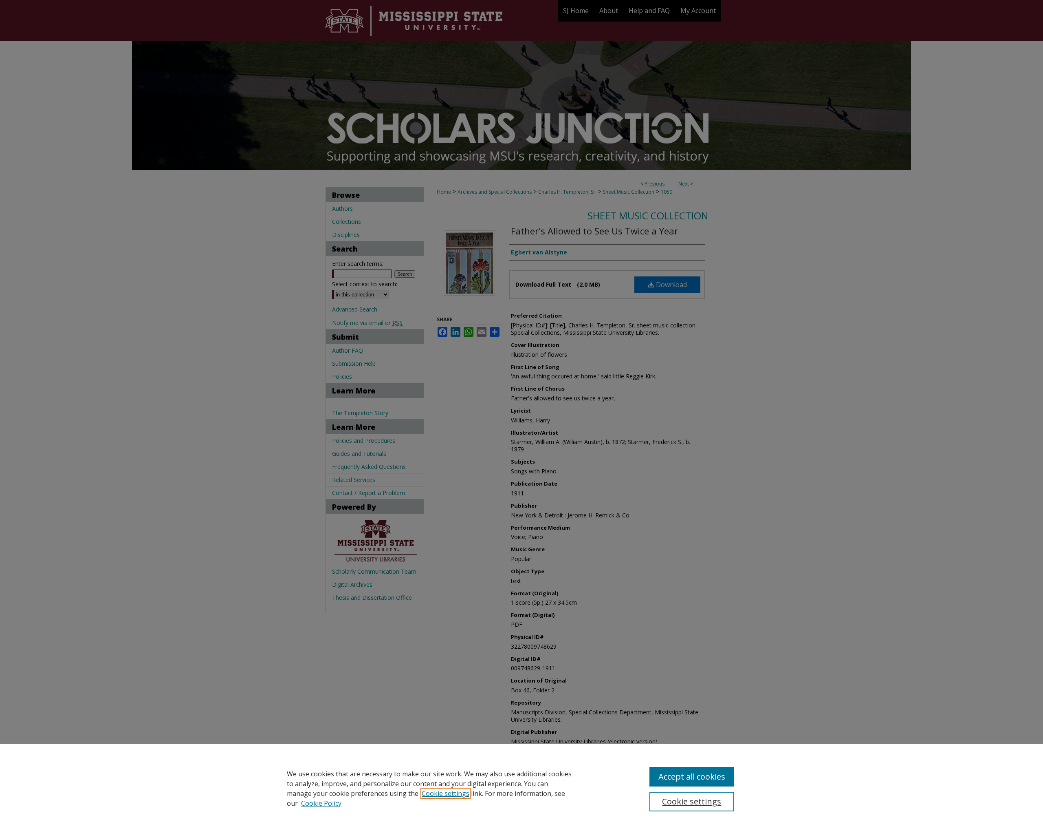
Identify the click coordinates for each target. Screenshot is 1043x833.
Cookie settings (445, 793)
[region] (521, 788)
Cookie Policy (321, 803)
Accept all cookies (691, 776)
